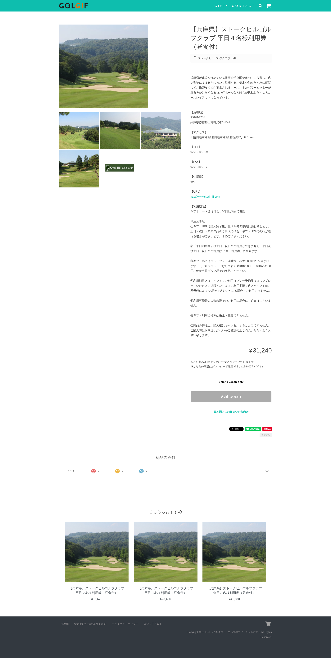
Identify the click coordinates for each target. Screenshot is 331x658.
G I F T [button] (220, 5)
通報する (265, 435)
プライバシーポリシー (125, 624)
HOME (65, 624)
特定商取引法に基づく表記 (90, 624)
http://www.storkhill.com (205, 196)
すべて (71, 470)
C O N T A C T (243, 5)
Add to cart (231, 396)
